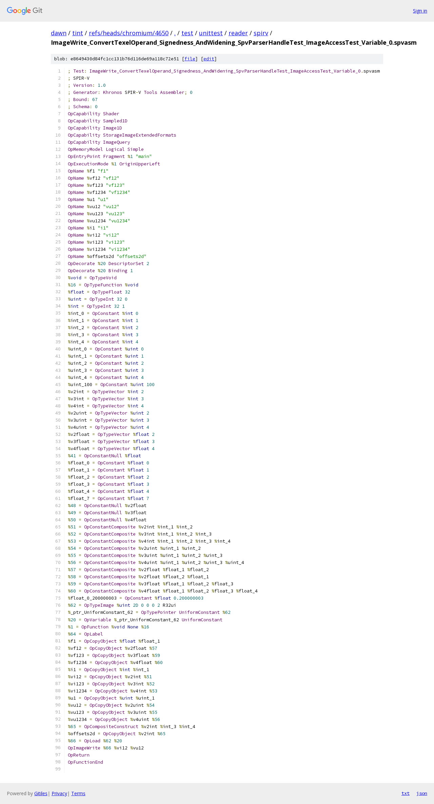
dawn (58, 33)
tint (77, 33)
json (421, 793)
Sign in (420, 10)
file (189, 59)
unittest (211, 33)
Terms (78, 793)
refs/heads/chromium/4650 (129, 33)
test (187, 33)
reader (238, 33)
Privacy (59, 793)
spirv (261, 33)
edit (208, 59)
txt (405, 793)
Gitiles (40, 793)
